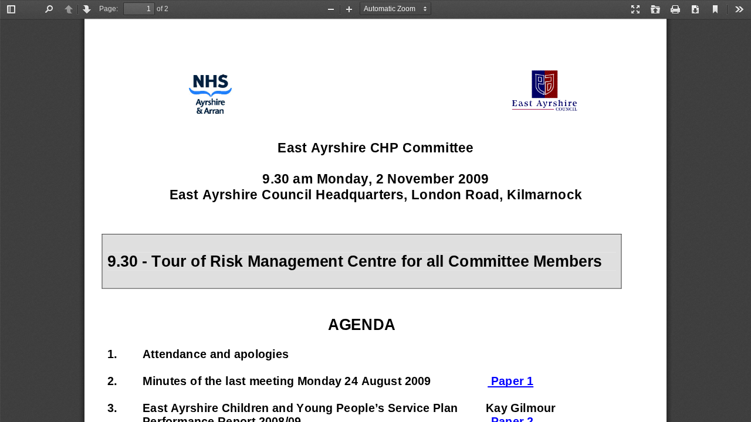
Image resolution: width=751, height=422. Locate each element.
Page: (108, 9)
